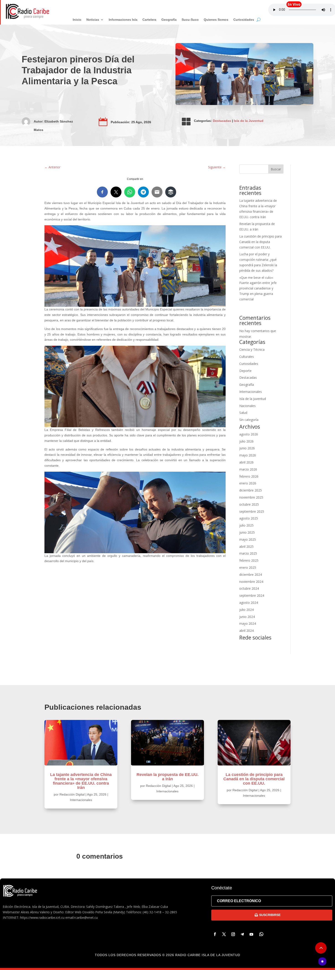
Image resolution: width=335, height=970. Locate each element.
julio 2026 (246, 441)
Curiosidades (248, 363)
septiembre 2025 (251, 511)
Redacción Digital (72, 794)
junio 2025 (247, 532)
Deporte (245, 371)
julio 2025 (246, 525)
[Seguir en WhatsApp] (261, 934)
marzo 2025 (248, 553)
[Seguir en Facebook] (215, 934)
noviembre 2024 (251, 581)
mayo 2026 (247, 455)
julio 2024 (246, 609)
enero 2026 (247, 483)
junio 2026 (247, 448)
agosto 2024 (248, 602)
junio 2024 (247, 616)
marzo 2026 (248, 469)
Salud (243, 412)
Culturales (246, 356)
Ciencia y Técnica (252, 349)
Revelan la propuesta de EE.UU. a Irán (167, 776)
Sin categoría (248, 419)
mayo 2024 (247, 623)
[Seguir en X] (224, 934)
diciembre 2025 (250, 490)
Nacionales (247, 406)
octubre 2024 (249, 588)
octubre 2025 (249, 504)
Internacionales (250, 391)
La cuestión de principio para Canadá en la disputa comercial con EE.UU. (260, 241)
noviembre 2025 (251, 497)
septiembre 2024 (251, 595)
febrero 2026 (248, 476)
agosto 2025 (248, 518)
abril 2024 (246, 630)
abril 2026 (246, 462)
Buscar (276, 169)
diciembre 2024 (250, 574)
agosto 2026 (248, 434)
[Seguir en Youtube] (251, 934)
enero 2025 (247, 567)
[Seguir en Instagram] (233, 934)
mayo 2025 (247, 539)
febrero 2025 (248, 560)
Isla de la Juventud (248, 121)
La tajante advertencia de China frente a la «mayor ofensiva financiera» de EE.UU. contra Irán (81, 781)
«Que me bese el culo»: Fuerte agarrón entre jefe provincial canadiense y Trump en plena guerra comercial (258, 288)
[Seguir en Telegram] (242, 934)
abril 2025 (246, 546)
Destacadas (222, 121)
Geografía (246, 384)
